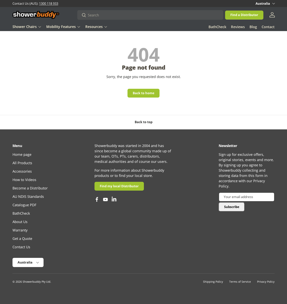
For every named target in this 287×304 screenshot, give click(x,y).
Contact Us (21, 247)
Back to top (143, 122)
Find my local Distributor (119, 186)
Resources (94, 26)
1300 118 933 (48, 3)
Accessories (22, 171)
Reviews (238, 26)
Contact (268, 26)
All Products (22, 163)
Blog (253, 26)
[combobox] (150, 15)
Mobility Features (61, 26)
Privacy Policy (266, 281)
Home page (21, 154)
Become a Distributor (30, 188)
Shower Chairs (24, 26)
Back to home (143, 93)
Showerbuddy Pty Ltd (36, 281)
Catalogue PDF (24, 205)
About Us (20, 221)
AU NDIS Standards (28, 196)
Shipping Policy (213, 281)
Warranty (20, 230)
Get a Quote (22, 238)
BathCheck (217, 26)
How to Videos (24, 179)
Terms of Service (240, 281)
